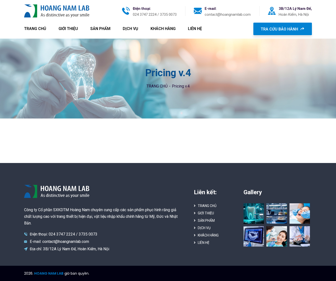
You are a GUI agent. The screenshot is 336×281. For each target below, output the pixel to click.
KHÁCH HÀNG (208, 235)
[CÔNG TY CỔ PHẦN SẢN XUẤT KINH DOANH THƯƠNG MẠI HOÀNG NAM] (56, 10)
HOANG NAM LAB (48, 273)
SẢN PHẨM (206, 220)
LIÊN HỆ (203, 243)
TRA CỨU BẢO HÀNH (280, 29)
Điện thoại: (142, 8)
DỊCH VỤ (204, 228)
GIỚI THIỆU (206, 213)
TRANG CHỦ (157, 86)
